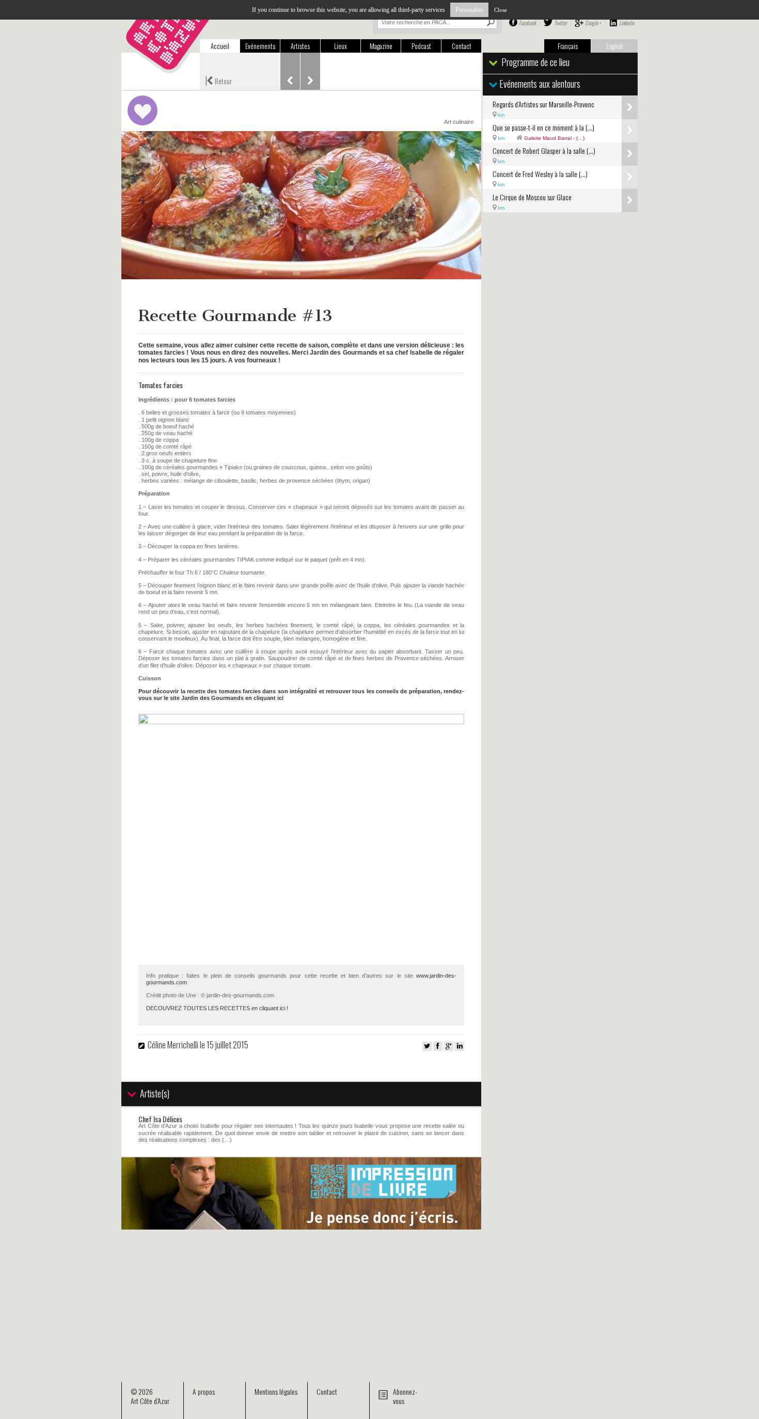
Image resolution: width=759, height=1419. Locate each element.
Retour (218, 80)
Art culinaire (458, 122)
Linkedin (626, 23)
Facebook (527, 23)
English (614, 46)
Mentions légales (276, 1391)
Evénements (260, 46)
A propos (204, 1391)
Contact (461, 46)
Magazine (381, 46)
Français (568, 46)
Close (500, 10)
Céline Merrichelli (173, 1045)
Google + (593, 23)
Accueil (220, 46)
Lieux (340, 46)
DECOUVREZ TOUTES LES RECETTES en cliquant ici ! (217, 1008)
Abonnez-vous (405, 1396)
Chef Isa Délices (160, 1118)
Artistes (300, 46)
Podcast (421, 46)
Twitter (560, 23)
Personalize (469, 9)
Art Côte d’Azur (150, 1400)
